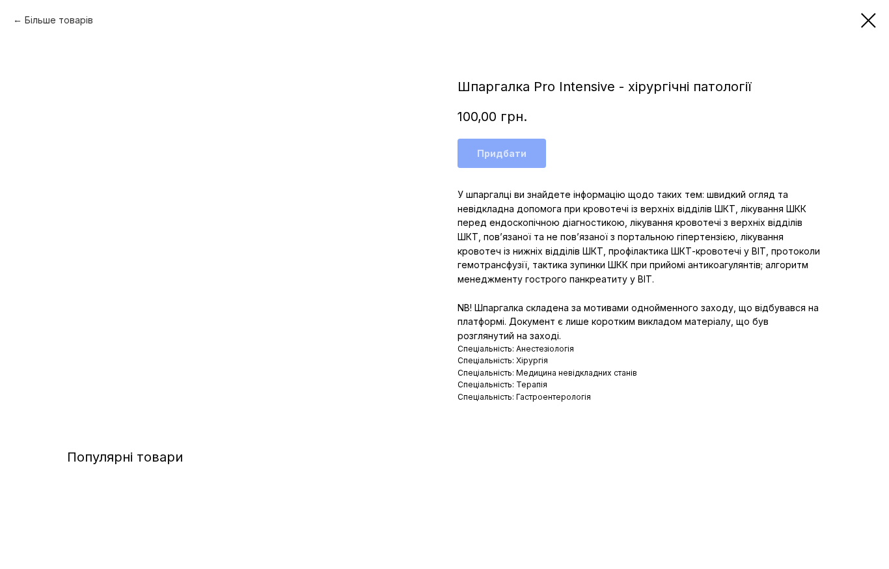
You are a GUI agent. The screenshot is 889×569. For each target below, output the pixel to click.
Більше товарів (59, 19)
